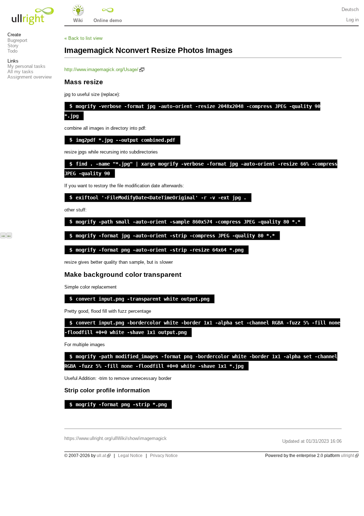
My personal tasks (26, 66)
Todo (12, 51)
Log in (352, 19)
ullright (347, 455)
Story (12, 45)
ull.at (101, 455)
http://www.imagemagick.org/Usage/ (101, 69)
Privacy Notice (164, 455)
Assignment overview (29, 77)
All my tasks (20, 71)
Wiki (78, 20)
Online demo (107, 20)
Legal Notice (130, 455)
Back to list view (83, 38)
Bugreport (17, 40)
